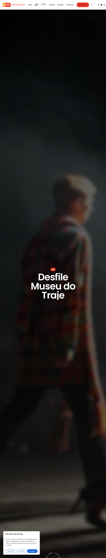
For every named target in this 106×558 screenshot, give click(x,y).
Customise (11, 551)
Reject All (21, 551)
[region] (21, 543)
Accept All (32, 551)
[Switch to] (92, 4)
